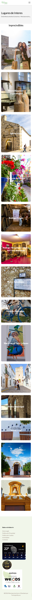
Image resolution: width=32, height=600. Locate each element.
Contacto (5, 540)
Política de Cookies (8, 535)
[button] (4, 555)
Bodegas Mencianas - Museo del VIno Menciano (16, 249)
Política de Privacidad (8, 533)
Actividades (5, 537)
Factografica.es (16, 595)
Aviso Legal (5, 531)
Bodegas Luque (16, 217)
